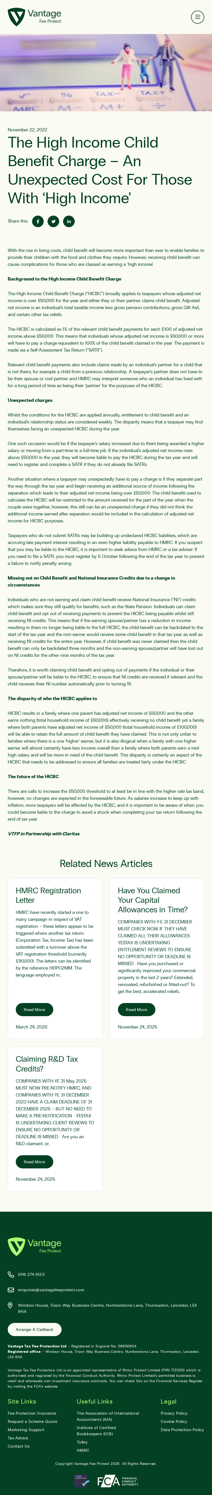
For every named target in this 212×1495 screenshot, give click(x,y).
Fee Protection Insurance (32, 1413)
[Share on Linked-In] (69, 221)
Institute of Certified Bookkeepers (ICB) (96, 1431)
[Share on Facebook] (38, 221)
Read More (34, 1010)
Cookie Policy (174, 1422)
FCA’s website (46, 1386)
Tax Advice (18, 1438)
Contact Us (19, 1446)
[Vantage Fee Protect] (34, 17)
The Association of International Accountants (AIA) (108, 1416)
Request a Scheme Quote (32, 1422)
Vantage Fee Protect (91, 1464)
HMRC (83, 1450)
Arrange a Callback (35, 1330)
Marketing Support (26, 1430)
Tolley (82, 1442)
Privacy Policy (174, 1413)
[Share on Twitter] (53, 221)
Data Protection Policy (182, 1430)
